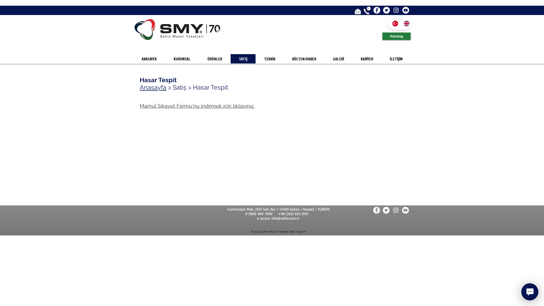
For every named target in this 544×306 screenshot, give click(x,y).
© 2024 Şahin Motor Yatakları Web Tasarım (278, 231)
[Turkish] (393, 23)
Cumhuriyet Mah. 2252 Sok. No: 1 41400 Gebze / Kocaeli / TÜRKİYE (279, 209)
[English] (405, 23)
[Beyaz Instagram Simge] (396, 10)
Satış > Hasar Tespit (200, 87)
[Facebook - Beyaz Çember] (376, 10)
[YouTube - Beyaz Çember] (405, 10)
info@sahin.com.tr (285, 218)
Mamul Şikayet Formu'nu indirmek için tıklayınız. (197, 106)
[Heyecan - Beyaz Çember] (386, 10)
